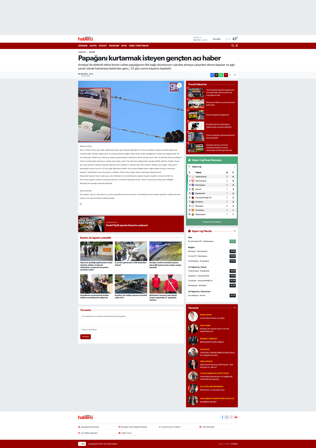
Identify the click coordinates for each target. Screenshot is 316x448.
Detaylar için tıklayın (212, 222)
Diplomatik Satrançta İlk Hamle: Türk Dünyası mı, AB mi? (216, 366)
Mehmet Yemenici (208, 339)
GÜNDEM (82, 46)
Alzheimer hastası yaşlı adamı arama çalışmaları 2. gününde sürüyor (163, 297)
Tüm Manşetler (208, 427)
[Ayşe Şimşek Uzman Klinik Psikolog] (193, 400)
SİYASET (103, 46)
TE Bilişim (234, 444)
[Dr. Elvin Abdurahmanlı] (193, 388)
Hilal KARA (205, 326)
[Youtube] (236, 417)
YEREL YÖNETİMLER (138, 46)
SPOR (124, 46)
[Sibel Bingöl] (193, 364)
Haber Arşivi (126, 433)
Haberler (82, 52)
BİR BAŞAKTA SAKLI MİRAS (212, 342)
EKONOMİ (114, 46)
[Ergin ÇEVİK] (193, 316)
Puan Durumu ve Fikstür (171, 427)
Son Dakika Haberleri (89, 433)
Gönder (85, 337)
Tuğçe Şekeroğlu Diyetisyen (214, 373)
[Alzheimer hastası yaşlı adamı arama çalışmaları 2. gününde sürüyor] (165, 284)
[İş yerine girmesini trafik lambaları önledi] (131, 251)
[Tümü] (234, 308)
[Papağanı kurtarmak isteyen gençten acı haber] (131, 112)
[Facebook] (222, 417)
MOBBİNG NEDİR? (208, 402)
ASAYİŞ (93, 46)
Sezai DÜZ (205, 349)
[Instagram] (231, 417)
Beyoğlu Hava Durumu (90, 427)
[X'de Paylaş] (216, 75)
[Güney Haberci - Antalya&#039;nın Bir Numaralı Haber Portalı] (87, 39)
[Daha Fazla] (226, 75)
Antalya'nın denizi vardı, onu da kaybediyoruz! (214, 330)
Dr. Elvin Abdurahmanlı (211, 387)
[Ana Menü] (236, 45)
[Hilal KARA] (193, 328)
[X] (227, 417)
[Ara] (233, 45)
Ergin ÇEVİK (205, 315)
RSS (83, 444)
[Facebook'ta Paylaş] (212, 75)
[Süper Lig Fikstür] (234, 231)
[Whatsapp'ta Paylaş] (221, 75)
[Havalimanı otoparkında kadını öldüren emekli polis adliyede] (96, 284)
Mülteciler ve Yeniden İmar (212, 390)
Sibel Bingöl (206, 361)
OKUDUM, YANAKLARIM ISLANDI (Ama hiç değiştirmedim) (217, 354)
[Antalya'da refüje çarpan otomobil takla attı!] (131, 284)
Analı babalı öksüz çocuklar (212, 318)
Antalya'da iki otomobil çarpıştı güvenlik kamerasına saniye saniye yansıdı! (165, 265)
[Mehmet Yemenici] (193, 340)
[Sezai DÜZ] (193, 352)
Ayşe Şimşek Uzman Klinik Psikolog (217, 399)
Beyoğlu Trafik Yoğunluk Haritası (134, 427)
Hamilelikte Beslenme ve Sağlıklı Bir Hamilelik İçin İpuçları (216, 378)
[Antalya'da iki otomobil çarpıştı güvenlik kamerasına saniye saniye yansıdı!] (165, 251)
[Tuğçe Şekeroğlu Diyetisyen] (193, 376)
